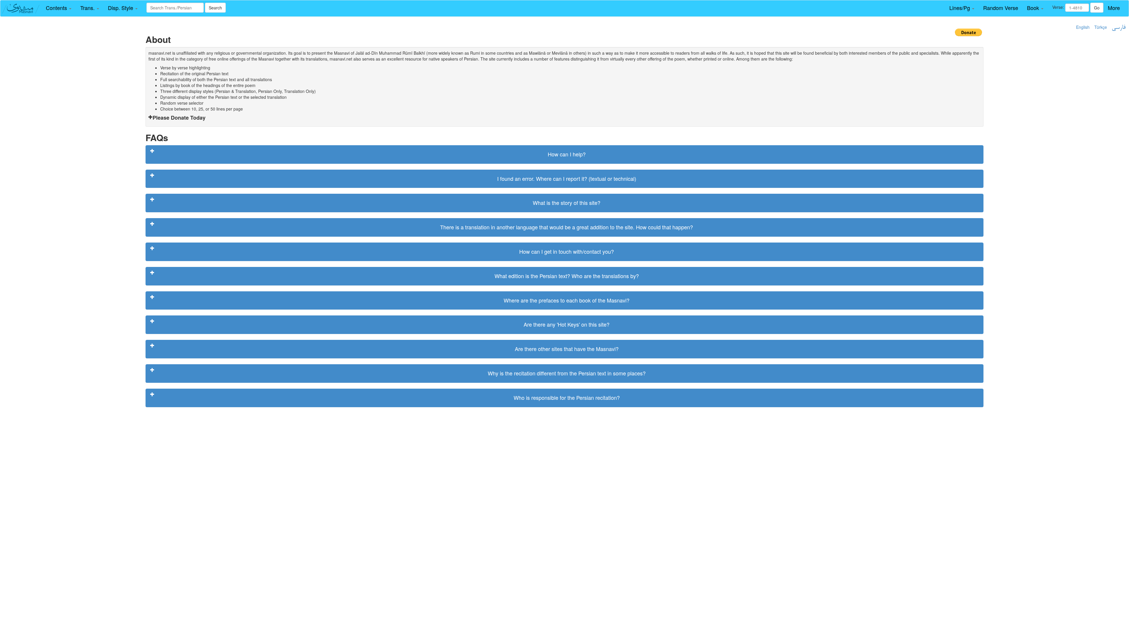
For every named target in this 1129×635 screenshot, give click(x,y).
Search (215, 8)
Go (1097, 8)
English (1083, 27)
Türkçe (1100, 27)
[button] (58, 8)
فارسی (1118, 27)
